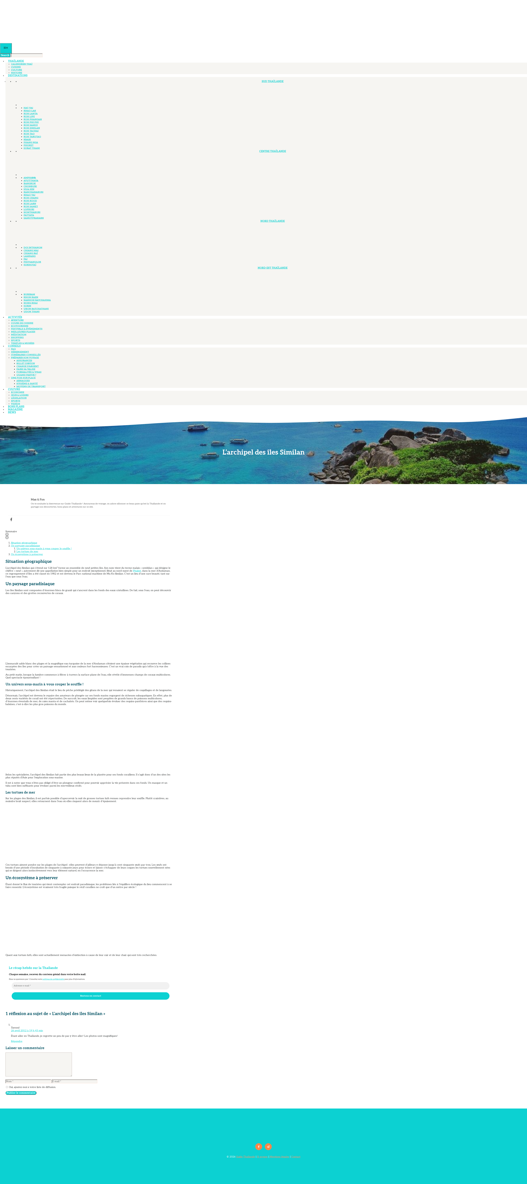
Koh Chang (31, 198)
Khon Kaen (31, 297)
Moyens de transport (31, 386)
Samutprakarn (34, 218)
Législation (19, 398)
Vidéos (15, 404)
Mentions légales (279, 1156)
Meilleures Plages (23, 331)
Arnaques (23, 380)
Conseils (14, 346)
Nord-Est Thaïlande (273, 268)
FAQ (13, 349)
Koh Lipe (29, 116)
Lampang (30, 256)
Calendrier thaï (21, 64)
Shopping (17, 337)
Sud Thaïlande (273, 81)
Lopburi (29, 209)
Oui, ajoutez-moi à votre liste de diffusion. (32, 1087)
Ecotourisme (19, 326)
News (12, 412)
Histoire (16, 73)
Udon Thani (32, 311)
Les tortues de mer (27, 551)
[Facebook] (11, 519)
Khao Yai (29, 195)
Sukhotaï (30, 265)
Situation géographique (24, 542)
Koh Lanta (31, 113)
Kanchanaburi (33, 192)
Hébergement (20, 352)
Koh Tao (29, 134)
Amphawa (30, 177)
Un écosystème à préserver (27, 554)
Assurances (24, 360)
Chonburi (30, 186)
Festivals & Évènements (26, 329)
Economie (17, 392)
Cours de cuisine (22, 323)
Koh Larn (30, 203)
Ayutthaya (31, 180)
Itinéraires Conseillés (26, 355)
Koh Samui (31, 125)
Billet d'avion (25, 363)
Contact (295, 1156)
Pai (25, 259)
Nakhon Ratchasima (37, 300)
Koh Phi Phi (31, 122)
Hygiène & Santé (27, 383)
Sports (15, 340)
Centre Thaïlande (272, 151)
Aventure (17, 320)
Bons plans (16, 406)
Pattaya (29, 215)
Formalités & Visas (28, 372)
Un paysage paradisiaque (25, 545)
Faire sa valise (25, 369)
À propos (262, 1156)
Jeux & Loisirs (20, 395)
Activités (15, 317)
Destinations (17, 75)
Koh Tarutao (32, 136)
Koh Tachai (31, 131)
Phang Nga (31, 142)
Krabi (27, 139)
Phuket (28, 145)
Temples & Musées (22, 343)
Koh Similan (32, 128)
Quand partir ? (26, 375)
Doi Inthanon (33, 247)
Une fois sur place (23, 378)
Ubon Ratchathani (36, 309)
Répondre (16, 1041)
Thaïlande (16, 61)
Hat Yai (28, 108)
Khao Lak (30, 111)
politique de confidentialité (53, 979)
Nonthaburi (32, 212)
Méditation (18, 334)
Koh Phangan (33, 119)
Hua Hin (29, 189)
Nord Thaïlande (272, 221)
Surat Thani (32, 148)
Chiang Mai (31, 250)
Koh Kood (30, 201)
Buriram (29, 294)
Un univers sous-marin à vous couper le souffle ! (44, 548)
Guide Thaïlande (245, 1156)
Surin (27, 306)
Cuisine (16, 67)
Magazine (15, 409)
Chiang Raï (31, 253)
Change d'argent (27, 366)
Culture (16, 70)
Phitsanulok (32, 262)
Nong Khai (31, 303)
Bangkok (30, 183)
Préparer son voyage (25, 357)
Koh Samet (31, 206)
